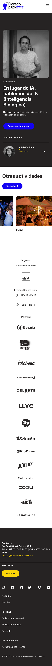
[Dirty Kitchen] (26, 451)
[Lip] (26, 422)
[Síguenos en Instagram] (3, 587)
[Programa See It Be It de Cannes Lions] (26, 304)
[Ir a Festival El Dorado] (13, 6)
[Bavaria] (26, 327)
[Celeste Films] (26, 391)
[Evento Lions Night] (26, 295)
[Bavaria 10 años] (26, 345)
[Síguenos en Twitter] (29, 587)
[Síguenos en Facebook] (21, 587)
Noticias (6, 602)
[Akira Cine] (26, 465)
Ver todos (11, 186)
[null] (26, 276)
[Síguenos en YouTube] (48, 587)
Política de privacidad (13, 618)
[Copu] (26, 487)
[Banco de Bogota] (26, 377)
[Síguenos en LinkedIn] (12, 587)
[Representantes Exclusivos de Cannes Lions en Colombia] (26, 265)
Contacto (6, 631)
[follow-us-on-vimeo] (39, 587)
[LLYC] (26, 406)
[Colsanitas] (26, 438)
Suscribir (10, 573)
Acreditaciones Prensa (13, 646)
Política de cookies (11, 624)
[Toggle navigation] (47, 4)
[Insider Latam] (26, 501)
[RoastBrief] (26, 515)
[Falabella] (26, 363)
